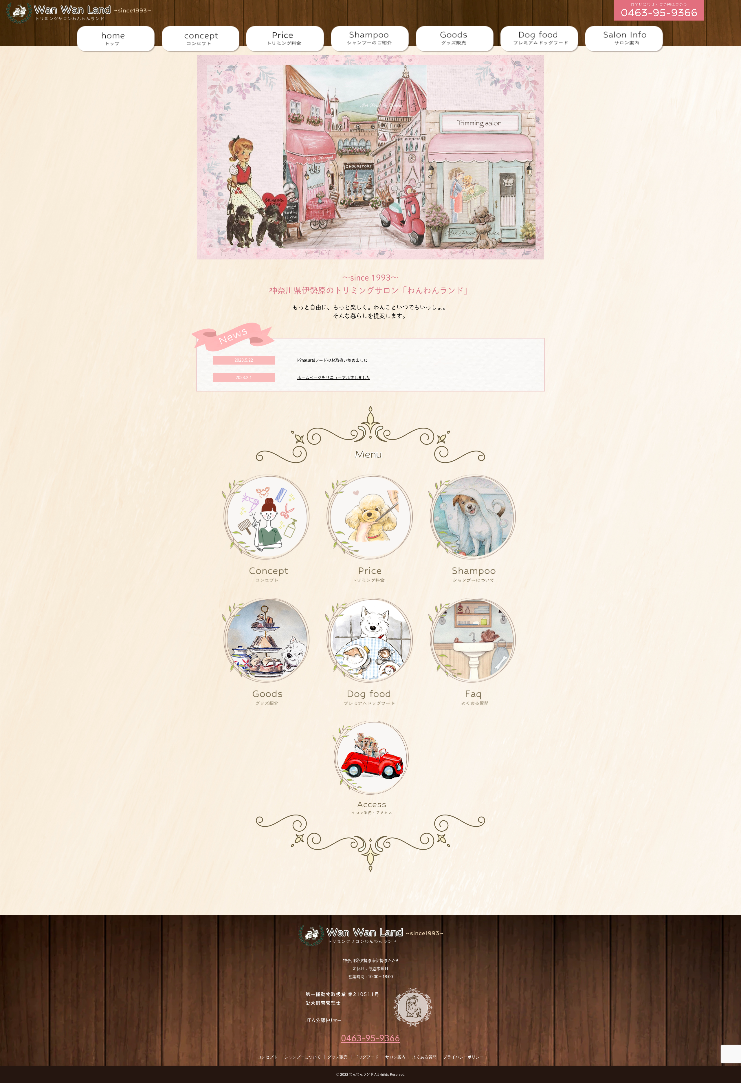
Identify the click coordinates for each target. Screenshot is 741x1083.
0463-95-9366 (370, 1038)
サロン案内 (395, 1057)
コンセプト (267, 1057)
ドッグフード (366, 1057)
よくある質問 (424, 1057)
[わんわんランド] (78, 12)
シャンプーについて (302, 1057)
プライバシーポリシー (463, 1057)
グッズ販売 (337, 1057)
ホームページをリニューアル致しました (333, 378)
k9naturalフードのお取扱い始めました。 (334, 360)
